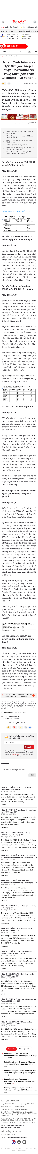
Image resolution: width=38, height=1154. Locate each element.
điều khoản (15, 754)
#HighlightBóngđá (24, 31)
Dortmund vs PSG (12, 716)
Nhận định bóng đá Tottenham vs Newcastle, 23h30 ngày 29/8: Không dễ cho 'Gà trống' (20, 1081)
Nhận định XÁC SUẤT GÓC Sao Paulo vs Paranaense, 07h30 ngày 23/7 (16, 834)
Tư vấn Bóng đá (11, 56)
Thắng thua (18, 52)
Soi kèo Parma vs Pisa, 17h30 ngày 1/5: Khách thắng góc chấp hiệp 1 (19, 152)
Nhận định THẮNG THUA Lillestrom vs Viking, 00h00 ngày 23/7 (18, 907)
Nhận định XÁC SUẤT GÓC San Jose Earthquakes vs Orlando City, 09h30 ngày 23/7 (19, 882)
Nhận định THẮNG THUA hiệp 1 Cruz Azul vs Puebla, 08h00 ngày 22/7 (18, 1000)
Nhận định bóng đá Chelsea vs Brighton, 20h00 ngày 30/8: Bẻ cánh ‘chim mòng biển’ (19, 1064)
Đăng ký (28, 747)
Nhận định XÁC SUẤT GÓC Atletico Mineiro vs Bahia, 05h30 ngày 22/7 (18, 975)
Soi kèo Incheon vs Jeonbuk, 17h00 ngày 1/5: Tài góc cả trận (20, 141)
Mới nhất (8, 27)
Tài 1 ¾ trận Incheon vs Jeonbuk (16, 145)
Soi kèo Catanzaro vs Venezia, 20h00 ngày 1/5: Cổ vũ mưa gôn (20, 137)
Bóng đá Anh (29, 27)
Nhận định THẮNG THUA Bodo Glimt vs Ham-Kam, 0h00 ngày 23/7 (18, 811)
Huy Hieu (7, 712)
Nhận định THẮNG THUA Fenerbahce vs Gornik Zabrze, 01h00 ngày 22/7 (16, 952)
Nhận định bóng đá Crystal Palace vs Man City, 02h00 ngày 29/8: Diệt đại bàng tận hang (20, 1072)
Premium (16, 27)
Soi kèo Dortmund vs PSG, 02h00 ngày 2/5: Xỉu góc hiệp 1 (20, 132)
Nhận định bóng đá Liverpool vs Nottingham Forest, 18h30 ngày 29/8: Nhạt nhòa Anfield (20, 1055)
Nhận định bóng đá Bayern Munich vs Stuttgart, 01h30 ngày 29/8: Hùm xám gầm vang (20, 1090)
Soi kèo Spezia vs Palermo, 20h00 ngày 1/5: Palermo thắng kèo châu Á (20, 148)
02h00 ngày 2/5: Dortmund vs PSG (16, 211)
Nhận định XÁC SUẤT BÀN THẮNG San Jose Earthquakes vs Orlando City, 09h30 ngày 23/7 (19, 856)
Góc (29, 52)
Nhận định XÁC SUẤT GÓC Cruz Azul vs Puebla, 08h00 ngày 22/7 (16, 1023)
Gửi (32, 775)
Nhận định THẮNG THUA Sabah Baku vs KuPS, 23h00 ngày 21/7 (17, 929)
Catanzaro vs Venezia (10, 718)
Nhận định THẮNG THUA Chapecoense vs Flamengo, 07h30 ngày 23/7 (17, 788)
